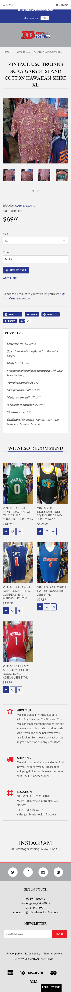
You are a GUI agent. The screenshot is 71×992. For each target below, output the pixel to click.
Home (6, 51)
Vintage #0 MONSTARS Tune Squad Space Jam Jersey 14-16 (49, 513)
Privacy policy (14, 953)
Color (6, 252)
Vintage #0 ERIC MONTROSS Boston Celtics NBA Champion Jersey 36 (18, 513)
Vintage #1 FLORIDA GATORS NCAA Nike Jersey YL (51, 590)
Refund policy (32, 953)
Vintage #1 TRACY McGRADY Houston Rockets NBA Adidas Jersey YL (17, 671)
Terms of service (53, 953)
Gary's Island (25, 205)
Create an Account (21, 298)
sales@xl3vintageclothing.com (37, 9)
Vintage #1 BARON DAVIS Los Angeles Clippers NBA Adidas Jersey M (16, 592)
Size (5, 233)
